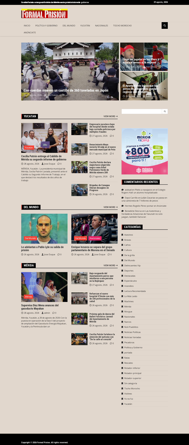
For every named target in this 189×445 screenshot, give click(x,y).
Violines (128, 393)
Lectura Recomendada (135, 291)
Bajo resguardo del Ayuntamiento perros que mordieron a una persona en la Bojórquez (101, 277)
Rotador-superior (132, 378)
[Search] (165, 111)
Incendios (129, 286)
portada (128, 352)
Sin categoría (130, 383)
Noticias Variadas (132, 337)
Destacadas (129, 275)
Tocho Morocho (122, 25)
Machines (129, 301)
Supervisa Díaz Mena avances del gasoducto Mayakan (39, 307)
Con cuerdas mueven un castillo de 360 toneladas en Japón (66, 90)
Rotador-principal (132, 373)
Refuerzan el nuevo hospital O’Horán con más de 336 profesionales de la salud (102, 297)
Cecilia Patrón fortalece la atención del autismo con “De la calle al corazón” (102, 337)
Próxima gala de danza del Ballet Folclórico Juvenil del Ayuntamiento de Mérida (101, 318)
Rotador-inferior (132, 368)
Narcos (127, 321)
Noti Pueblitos (131, 327)
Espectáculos (130, 280)
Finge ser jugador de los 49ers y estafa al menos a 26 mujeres (141, 61)
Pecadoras (129, 342)
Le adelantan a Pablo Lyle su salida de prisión (42, 248)
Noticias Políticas (132, 332)
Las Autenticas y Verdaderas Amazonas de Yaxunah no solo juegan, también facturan (142, 214)
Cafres (127, 245)
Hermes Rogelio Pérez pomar (139, 205)
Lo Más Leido (130, 296)
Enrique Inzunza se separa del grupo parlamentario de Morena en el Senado (93, 248)
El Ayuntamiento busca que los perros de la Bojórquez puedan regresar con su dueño (140, 89)
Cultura (128, 250)
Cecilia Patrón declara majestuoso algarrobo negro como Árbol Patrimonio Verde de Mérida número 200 (100, 167)
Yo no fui (128, 398)
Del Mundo (69, 25)
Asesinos (128, 234)
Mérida (28, 296)
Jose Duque (52, 95)
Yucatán (85, 25)
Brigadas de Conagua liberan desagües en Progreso (99, 188)
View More (110, 116)
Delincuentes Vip (132, 265)
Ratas (127, 357)
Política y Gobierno (46, 25)
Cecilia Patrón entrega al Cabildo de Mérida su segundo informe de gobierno (43, 158)
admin (47, 312)
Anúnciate (30, 32)
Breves (127, 240)
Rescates (128, 363)
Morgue (128, 311)
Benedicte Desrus (133, 211)
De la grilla (129, 255)
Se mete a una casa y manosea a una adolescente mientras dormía (50, 2)
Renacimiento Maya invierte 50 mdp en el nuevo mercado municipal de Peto (102, 147)
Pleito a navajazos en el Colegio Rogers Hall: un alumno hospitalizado (143, 191)
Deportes (128, 270)
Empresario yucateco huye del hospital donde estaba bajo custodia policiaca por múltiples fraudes (102, 128)
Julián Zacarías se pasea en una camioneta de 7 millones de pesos (144, 199)
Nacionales (101, 25)
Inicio (27, 25)
